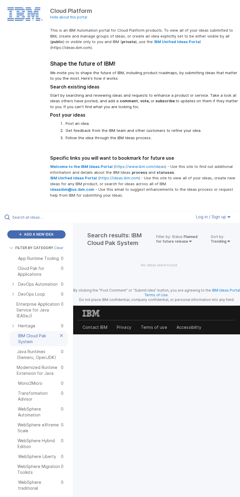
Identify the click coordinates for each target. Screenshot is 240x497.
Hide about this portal (68, 17)
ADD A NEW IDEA (38, 234)
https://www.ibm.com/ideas (140, 166)
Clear (59, 248)
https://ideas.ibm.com (119, 178)
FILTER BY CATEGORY (34, 248)
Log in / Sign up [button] (211, 216)
